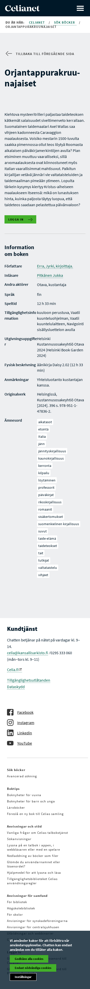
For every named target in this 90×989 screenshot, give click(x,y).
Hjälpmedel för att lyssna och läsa (34, 872)
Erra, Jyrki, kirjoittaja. (55, 265)
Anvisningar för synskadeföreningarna (37, 921)
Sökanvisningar (19, 839)
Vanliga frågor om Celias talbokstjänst (37, 833)
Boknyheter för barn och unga (31, 801)
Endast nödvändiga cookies (33, 968)
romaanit (45, 509)
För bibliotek (17, 902)
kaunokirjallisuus (51, 458)
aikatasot (45, 422)
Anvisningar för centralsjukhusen (33, 927)
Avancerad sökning (22, 776)
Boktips (13, 789)
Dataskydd (16, 686)
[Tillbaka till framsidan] (22, 10)
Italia (42, 436)
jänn (41, 444)
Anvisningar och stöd (24, 826)
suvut (42, 531)
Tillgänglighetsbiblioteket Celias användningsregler (32, 881)
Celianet (37, 22)
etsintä (43, 429)
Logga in (16, 219)
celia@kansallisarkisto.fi (27, 652)
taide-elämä (47, 538)
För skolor (15, 914)
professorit (46, 487)
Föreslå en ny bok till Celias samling (35, 814)
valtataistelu (47, 567)
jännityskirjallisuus (52, 451)
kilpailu (43, 473)
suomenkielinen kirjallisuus (58, 524)
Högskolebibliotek (21, 908)
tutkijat (43, 560)
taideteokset (47, 545)
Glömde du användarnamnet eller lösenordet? (33, 864)
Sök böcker (65, 22)
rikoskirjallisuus (50, 502)
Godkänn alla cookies (29, 959)
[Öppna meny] (80, 8)
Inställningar (23, 977)
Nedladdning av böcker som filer (32, 856)
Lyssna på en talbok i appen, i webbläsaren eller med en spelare (33, 847)
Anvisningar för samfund (27, 896)
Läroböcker (16, 807)
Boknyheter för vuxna (24, 795)
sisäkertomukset (50, 516)
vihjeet (43, 575)
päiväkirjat (46, 494)
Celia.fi (12, 669)
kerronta (44, 465)
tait (40, 553)
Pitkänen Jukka (50, 275)
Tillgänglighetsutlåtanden (28, 680)
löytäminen (47, 480)
